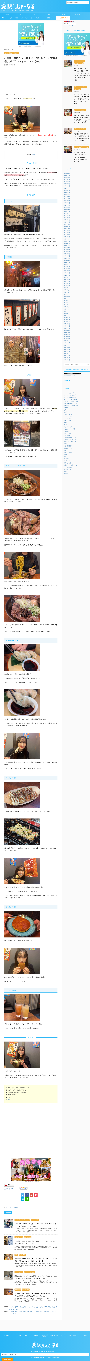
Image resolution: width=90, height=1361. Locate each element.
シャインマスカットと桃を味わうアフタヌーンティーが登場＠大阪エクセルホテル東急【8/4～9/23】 (81, 98)
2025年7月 (67, 201)
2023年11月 (67, 243)
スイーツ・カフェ (68, 427)
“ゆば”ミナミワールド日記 (71, 401)
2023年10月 (67, 245)
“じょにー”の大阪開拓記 (70, 397)
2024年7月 (67, 226)
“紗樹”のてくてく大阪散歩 (71, 405)
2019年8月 (67, 351)
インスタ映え (67, 418)
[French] (69, 21)
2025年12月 (67, 190)
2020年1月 (67, 341)
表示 (33, 154)
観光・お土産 (67, 463)
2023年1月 (67, 264)
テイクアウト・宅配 (69, 429)
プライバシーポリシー (18, 1335)
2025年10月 (67, 194)
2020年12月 (67, 317)
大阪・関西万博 (68, 446)
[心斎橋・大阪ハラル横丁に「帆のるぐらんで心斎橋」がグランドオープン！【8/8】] (22, 1199)
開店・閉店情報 (14, 1207)
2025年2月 (67, 211)
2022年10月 (67, 271)
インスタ (10, 1099)
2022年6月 (67, 279)
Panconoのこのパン (69, 393)
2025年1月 (67, 213)
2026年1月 (67, 188)
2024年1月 (67, 239)
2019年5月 (67, 358)
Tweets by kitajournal (70, 375)
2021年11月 (67, 294)
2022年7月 (67, 277)
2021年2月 (67, 313)
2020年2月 (67, 338)
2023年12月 (67, 241)
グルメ (8, 1207)
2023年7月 (67, 251)
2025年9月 (67, 196)
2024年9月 (67, 222)
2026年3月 (67, 184)
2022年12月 (67, 266)
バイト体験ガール (63, 18)
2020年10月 (67, 321)
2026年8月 (67, 173)
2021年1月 (67, 315)
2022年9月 (67, 273)
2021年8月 (67, 300)
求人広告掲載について (54, 1335)
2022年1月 (67, 290)
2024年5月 (67, 230)
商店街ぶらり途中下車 (70, 441)
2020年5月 (67, 332)
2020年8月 (67, 326)
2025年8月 (67, 198)
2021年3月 (67, 311)
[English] (68, 21)
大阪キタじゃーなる (7, 18)
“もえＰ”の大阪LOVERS (70, 399)
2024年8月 (67, 224)
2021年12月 (67, 292)
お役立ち (66, 410)
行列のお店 (67, 461)
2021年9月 (67, 298)
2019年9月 (67, 349)
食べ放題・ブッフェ (69, 469)
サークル (66, 424)
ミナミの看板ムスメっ (70, 437)
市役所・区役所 (68, 452)
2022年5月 (67, 281)
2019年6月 (67, 355)
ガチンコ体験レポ (68, 420)
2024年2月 (67, 237)
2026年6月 (67, 177)
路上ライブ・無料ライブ (70, 465)
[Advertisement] (30, 79)
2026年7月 (67, 175)
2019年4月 (67, 360)
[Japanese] (71, 21)
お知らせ (66, 412)
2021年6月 (67, 305)
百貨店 (65, 456)
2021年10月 (67, 296)
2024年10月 (67, 220)
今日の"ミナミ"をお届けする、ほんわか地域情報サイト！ (45, 1351)
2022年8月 (67, 275)
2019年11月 (67, 345)
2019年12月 (67, 343)
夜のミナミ (67, 444)
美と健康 (66, 458)
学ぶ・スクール (68, 450)
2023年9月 (67, 247)
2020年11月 (67, 319)
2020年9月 (67, 324)
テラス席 (66, 431)
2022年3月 (67, 285)
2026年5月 (67, 179)
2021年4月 (67, 309)
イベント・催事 (68, 416)
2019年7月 (67, 353)
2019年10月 (67, 347)
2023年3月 (67, 260)
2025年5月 (67, 205)
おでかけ (66, 407)
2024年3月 (67, 234)
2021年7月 (67, 302)
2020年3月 (67, 336)
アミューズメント (68, 414)
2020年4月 (67, 334)
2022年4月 (67, 283)
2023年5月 (67, 256)
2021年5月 (67, 307)
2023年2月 (67, 262)
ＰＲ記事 (66, 473)
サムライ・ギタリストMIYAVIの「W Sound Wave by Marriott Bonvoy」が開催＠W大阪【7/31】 (81, 157)
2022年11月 (67, 268)
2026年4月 (67, 181)
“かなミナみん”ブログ (70, 395)
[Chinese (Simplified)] (64, 21)
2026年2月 (67, 186)
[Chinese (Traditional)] (66, 21)
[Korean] (73, 21)
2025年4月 (67, 207)
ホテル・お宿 (67, 433)
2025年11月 (67, 192)
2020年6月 (67, 330)
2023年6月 (67, 254)
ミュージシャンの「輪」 (70, 439)
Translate (74, 25)
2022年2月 (67, 288)
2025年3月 (67, 209)
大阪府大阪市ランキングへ (11, 1189)
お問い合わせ (7, 1335)
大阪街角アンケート (69, 448)
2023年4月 (67, 258)
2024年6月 (67, 228)
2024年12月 (67, 215)
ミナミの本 (67, 435)
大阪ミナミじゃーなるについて (32, 1335)
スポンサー (64, 1335)
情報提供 (49, 18)
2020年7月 (67, 328)
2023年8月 (67, 249)
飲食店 (65, 471)
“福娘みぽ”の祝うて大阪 (70, 403)
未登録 (65, 454)
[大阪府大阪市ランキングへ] (9, 1186)
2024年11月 (67, 218)
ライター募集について (74, 1335)
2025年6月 (67, 203)
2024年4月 (67, 232)
